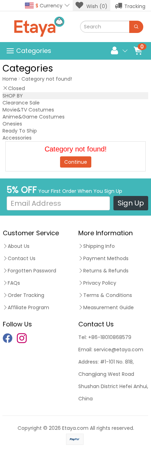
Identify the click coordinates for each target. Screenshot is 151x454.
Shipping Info (99, 246)
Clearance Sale (21, 102)
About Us (18, 246)
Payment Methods (106, 258)
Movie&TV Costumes (28, 109)
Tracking (134, 6)
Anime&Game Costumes (33, 116)
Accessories (17, 137)
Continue (75, 161)
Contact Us (21, 258)
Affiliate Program (28, 307)
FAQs (14, 282)
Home (9, 78)
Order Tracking (26, 295)
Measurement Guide (108, 307)
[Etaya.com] (39, 26)
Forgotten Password (32, 270)
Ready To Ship (19, 130)
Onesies (12, 123)
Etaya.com (75, 428)
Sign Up (131, 203)
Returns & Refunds (106, 270)
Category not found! (46, 78)
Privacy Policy (99, 282)
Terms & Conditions (107, 295)
